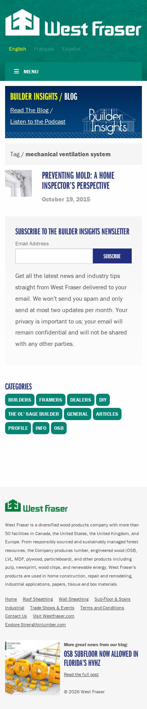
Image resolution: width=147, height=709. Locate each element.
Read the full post (81, 674)
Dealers (80, 400)
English (17, 48)
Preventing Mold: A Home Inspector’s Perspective (78, 180)
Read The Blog (29, 110)
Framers (50, 400)
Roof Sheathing (38, 599)
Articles (107, 414)
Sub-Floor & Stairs (112, 599)
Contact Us (16, 616)
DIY (103, 400)
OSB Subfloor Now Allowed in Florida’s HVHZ (101, 658)
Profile (18, 428)
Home (11, 599)
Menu (31, 71)
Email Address (32, 243)
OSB (59, 428)
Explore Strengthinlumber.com (35, 624)
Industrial (14, 607)
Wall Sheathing (74, 599)
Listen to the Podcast (37, 121)
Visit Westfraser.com (53, 616)
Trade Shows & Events (52, 607)
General (77, 414)
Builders (19, 400)
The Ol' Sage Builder (33, 414)
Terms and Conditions (102, 607)
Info (41, 428)
